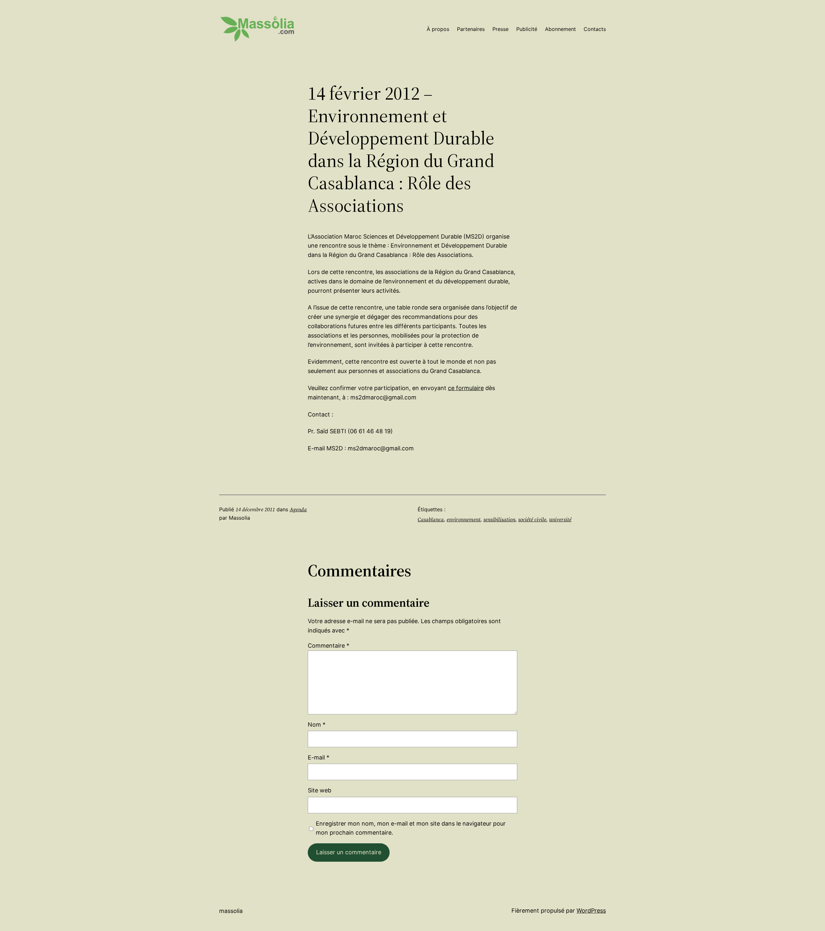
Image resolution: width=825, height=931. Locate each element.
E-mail (318, 757)
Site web (319, 790)
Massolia (231, 910)
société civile (532, 519)
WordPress (591, 910)
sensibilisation (499, 519)
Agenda (298, 509)
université (560, 519)
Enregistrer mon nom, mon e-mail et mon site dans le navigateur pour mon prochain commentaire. (411, 828)
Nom (316, 724)
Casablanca (431, 519)
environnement (463, 519)
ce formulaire (466, 388)
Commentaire (328, 645)
